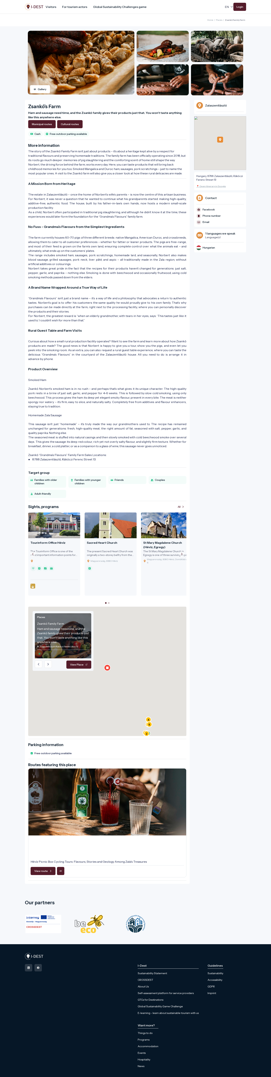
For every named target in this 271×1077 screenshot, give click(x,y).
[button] (147, 734)
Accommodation (148, 1046)
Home (210, 20)
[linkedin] (28, 967)
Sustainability (215, 973)
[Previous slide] (33, 554)
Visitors (51, 7)
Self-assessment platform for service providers (166, 993)
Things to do (145, 1033)
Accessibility (215, 980)
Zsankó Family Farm (235, 20)
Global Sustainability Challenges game (120, 7)
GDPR (211, 986)
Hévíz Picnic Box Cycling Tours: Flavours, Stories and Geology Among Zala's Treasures (89, 861)
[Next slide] (182, 554)
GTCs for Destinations (150, 999)
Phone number (212, 215)
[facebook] (38, 967)
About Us (143, 986)
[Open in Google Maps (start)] (60, 871)
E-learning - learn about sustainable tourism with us (168, 1013)
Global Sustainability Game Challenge (160, 1006)
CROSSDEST (145, 980)
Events (142, 1053)
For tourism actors (74, 7)
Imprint (212, 993)
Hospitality (144, 1059)
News (141, 1066)
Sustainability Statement (152, 973)
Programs (144, 1039)
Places (219, 20)
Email (206, 222)
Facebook (209, 209)
